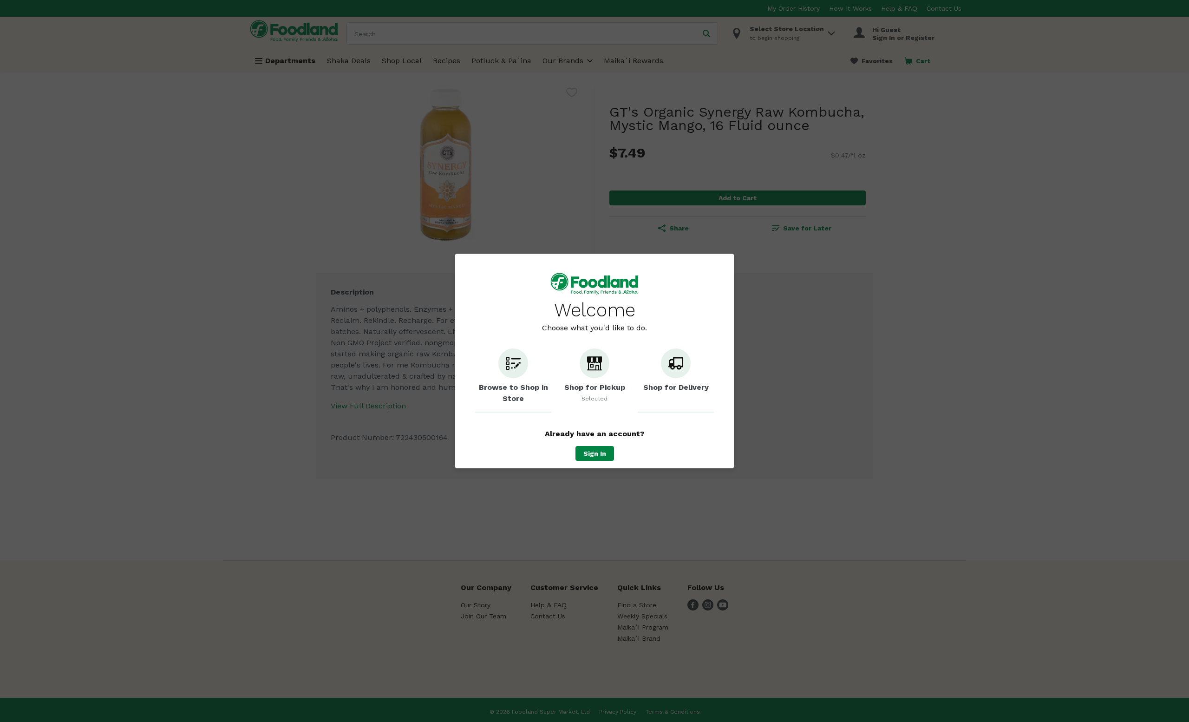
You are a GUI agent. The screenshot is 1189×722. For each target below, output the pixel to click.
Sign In (594, 453)
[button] (513, 380)
